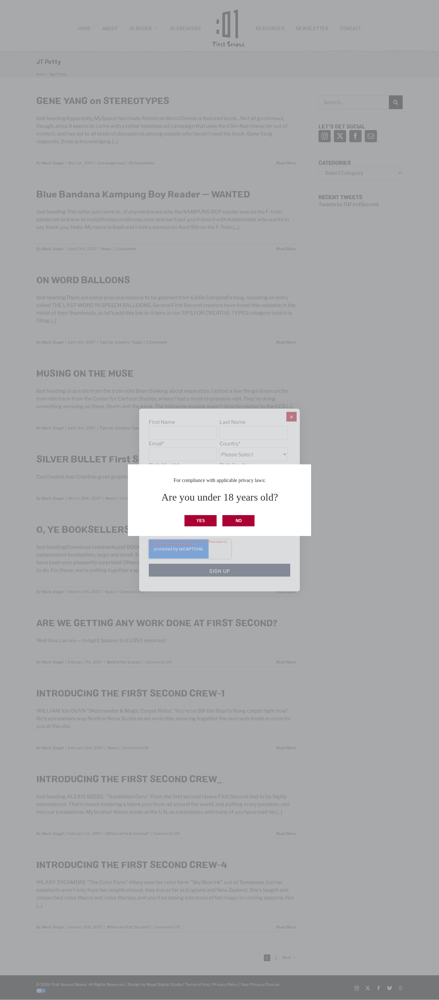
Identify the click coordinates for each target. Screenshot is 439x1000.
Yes (200, 520)
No (239, 520)
